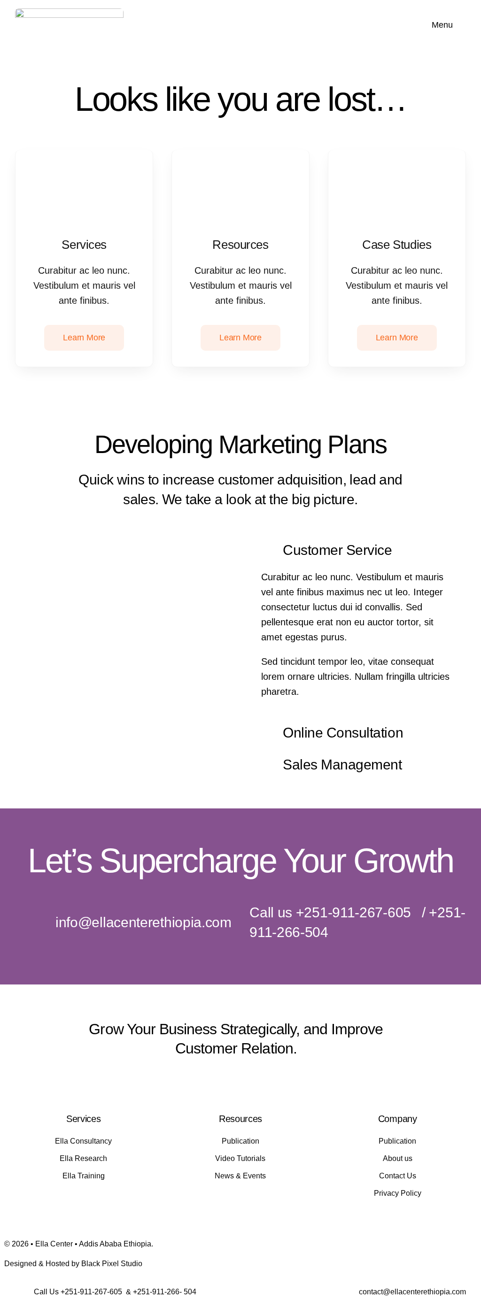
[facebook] (193, 1077)
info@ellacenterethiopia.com (143, 922)
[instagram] (227, 1077)
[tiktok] (278, 1077)
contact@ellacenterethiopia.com (412, 1292)
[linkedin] (261, 1077)
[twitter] (210, 1077)
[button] (357, 551)
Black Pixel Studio (111, 1264)
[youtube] (244, 1077)
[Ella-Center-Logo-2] (69, 13)
